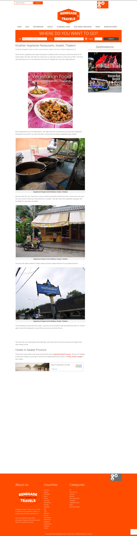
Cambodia (47, 494)
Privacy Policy (71, 534)
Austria (46, 492)
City (19, 39)
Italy (45, 509)
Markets (71, 496)
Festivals (72, 494)
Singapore (47, 521)
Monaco (46, 515)
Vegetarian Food (71, 49)
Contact (89, 534)
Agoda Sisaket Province (62, 354)
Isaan (40, 49)
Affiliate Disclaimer (81, 534)
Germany (46, 500)
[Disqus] (50, 401)
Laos (45, 511)
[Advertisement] (49, 67)
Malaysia (46, 513)
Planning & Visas (74, 498)
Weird (71, 505)
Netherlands (47, 519)
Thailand (62, 49)
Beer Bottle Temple (75, 357)
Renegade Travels (68, 16)
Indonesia (47, 507)
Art (70, 490)
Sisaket (51, 49)
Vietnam (46, 528)
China (45, 496)
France (46, 498)
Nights (91, 39)
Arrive (50, 39)
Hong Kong (47, 502)
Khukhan (45, 49)
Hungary (46, 505)
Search (111, 39)
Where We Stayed (74, 507)
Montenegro (47, 517)
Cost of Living (73, 492)
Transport (72, 500)
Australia (46, 490)
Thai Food (57, 49)
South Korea (47, 524)
